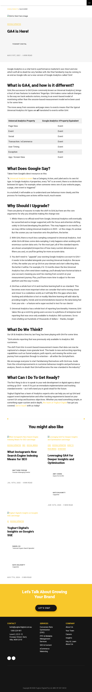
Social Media (32, 445)
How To (70, 445)
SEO (23, 445)
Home (9, 9)
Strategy (62, 449)
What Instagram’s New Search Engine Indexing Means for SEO (22, 455)
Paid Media (52, 449)
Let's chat (44, 608)
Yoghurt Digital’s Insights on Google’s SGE (20, 531)
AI (8, 521)
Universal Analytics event (21, 178)
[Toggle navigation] (89, 2)
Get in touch (20, 405)
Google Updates (14, 24)
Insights (15, 9)
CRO (49, 445)
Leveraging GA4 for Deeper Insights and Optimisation (61, 459)
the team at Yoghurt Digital (55, 402)
